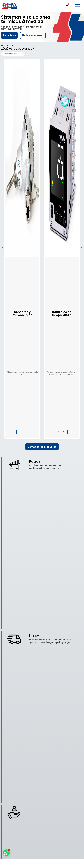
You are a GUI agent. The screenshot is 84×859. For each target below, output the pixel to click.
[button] (2, 248)
